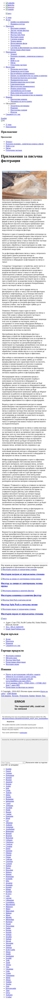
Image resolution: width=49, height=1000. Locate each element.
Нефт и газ (14, 61)
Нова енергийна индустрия (21, 93)
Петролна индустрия (18, 69)
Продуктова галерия (18, 110)
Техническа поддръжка (19, 106)
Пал (43, 696)
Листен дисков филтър (19, 30)
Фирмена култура (17, 24)
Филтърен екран (17, 37)
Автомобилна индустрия (20, 91)
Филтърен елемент (18, 28)
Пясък (12, 63)
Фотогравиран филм (18, 43)
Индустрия (10, 67)
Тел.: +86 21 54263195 (14, 627)
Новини (9, 97)
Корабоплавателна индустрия (22, 82)
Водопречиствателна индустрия (23, 78)
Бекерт (38, 696)
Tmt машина (6, 696)
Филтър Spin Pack (17, 35)
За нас (8, 20)
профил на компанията (19, 22)
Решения (14, 108)
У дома (8, 17)
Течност (13, 54)
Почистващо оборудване (20, 50)
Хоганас (15, 696)
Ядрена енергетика (18, 88)
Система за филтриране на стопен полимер (28, 48)
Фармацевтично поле (19, 80)
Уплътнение (15, 45)
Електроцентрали (17, 84)
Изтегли (13, 112)
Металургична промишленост (22, 86)
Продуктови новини (18, 99)
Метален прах (16, 33)
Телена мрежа (16, 41)
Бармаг (32, 696)
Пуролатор (24, 696)
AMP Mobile (12, 694)
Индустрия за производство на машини (26, 95)
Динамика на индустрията (21, 101)
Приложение (11, 52)
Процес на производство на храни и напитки (28, 76)
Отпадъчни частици (18, 65)
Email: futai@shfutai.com (15, 629)
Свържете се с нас (13, 114)
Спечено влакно (17, 39)
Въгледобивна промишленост (22, 73)
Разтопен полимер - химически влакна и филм (25, 144)
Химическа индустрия (19, 71)
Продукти (10, 26)
